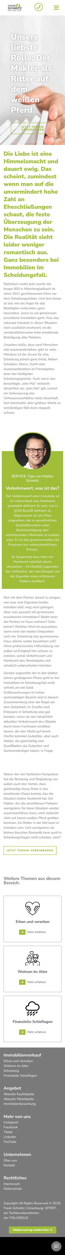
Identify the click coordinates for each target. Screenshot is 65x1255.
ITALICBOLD (18, 1218)
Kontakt (9, 1165)
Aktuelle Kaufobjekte (19, 1094)
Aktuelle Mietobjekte (19, 1099)
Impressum (12, 1184)
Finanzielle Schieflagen (20, 1075)
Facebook (11, 1127)
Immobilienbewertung (20, 1104)
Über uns (10, 1160)
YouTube (10, 1142)
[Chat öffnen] (56, 1246)
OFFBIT (50, 1208)
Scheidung (11, 1071)
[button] (56, 7)
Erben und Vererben (18, 1061)
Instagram (11, 1122)
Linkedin (10, 1137)
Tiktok (8, 1132)
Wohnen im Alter (16, 1066)
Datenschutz (13, 1188)
